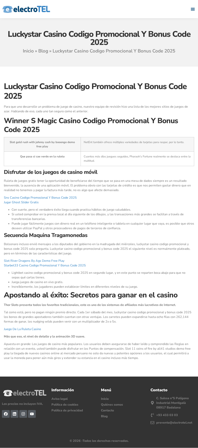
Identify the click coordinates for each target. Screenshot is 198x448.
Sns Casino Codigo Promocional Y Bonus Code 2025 (40, 198)
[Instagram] (23, 414)
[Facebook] (6, 414)
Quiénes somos (112, 405)
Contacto (107, 410)
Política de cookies (64, 405)
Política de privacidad (67, 410)
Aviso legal (59, 399)
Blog (43, 51)
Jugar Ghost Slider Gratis (21, 202)
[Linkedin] (14, 414)
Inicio (28, 51)
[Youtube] (32, 414)
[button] (193, 9)
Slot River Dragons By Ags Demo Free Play (34, 261)
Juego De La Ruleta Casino (22, 329)
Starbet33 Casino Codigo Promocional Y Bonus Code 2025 (45, 265)
